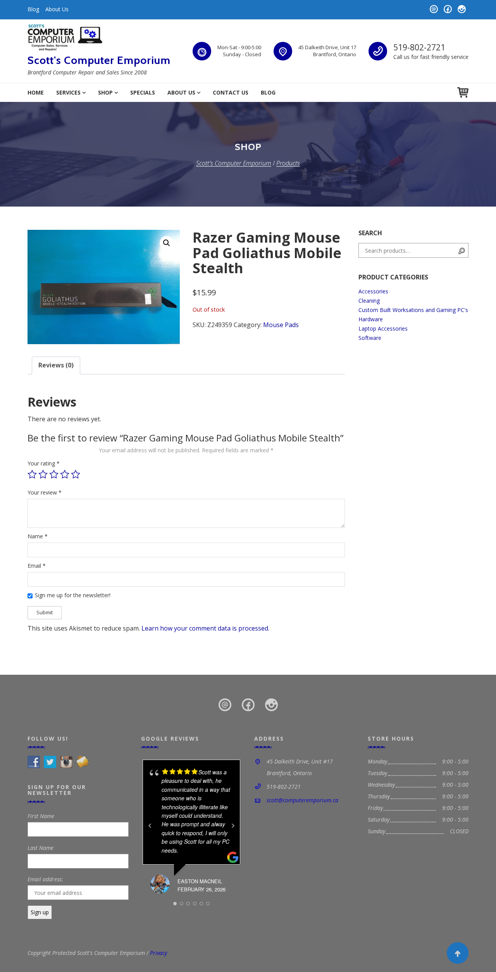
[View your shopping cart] (462, 92)
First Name (41, 816)
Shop (105, 92)
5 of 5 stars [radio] (75, 474)
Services (68, 92)
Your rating (44, 463)
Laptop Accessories (383, 328)
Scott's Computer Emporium (99, 60)
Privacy (158, 952)
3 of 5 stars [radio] (54, 474)
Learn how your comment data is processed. (205, 628)
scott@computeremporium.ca (302, 800)
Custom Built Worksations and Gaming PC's (413, 310)
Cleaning (369, 300)
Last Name (40, 847)
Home (36, 92)
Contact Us (230, 92)
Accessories (373, 291)
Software (369, 337)
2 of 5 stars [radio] (43, 474)
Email (37, 565)
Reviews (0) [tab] (56, 365)
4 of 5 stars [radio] (64, 474)
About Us (57, 9)
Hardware (370, 319)
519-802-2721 (419, 47)
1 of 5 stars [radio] (32, 474)
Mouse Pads (281, 325)
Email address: (45, 879)
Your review (45, 492)
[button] (167, 243)
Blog (33, 9)
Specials (142, 92)
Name (38, 536)
